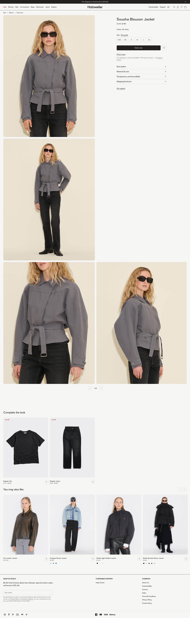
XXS (119, 40)
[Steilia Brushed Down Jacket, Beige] (146, 563)
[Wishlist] (181, 7)
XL (149, 40)
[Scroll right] (185, 489)
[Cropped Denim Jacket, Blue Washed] (51, 563)
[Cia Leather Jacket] (25, 525)
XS (125, 40)
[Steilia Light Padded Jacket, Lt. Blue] (103, 563)
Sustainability (147, 586)
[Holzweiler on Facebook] (9, 614)
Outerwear (40, 7)
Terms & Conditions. (27, 599)
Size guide (124, 35)
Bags (32, 7)
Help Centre (100, 583)
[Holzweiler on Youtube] (17, 614)
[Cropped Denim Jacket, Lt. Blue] (53, 563)
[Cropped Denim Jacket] (72, 525)
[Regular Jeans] (72, 448)
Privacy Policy (14, 599)
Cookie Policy (147, 603)
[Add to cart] (46, 481)
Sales (144, 593)
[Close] (185, 2)
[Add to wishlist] (164, 47)
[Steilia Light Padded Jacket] (118, 525)
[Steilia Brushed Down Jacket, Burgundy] (149, 563)
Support (163, 7)
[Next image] (101, 388)
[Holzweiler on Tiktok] (26, 614)
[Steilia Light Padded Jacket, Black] (97, 563)
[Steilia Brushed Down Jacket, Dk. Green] (152, 563)
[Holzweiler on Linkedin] (22, 614)
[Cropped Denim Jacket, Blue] (56, 563)
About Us (145, 583)
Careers (145, 589)
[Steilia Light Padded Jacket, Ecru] (100, 563)
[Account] (178, 7)
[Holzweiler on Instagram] (4, 614)
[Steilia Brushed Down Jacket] (165, 525)
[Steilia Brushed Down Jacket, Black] (144, 563)
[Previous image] (90, 388)
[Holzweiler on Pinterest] (13, 614)
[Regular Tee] (25, 448)
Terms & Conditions (149, 596)
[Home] (95, 7)
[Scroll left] (180, 489)
